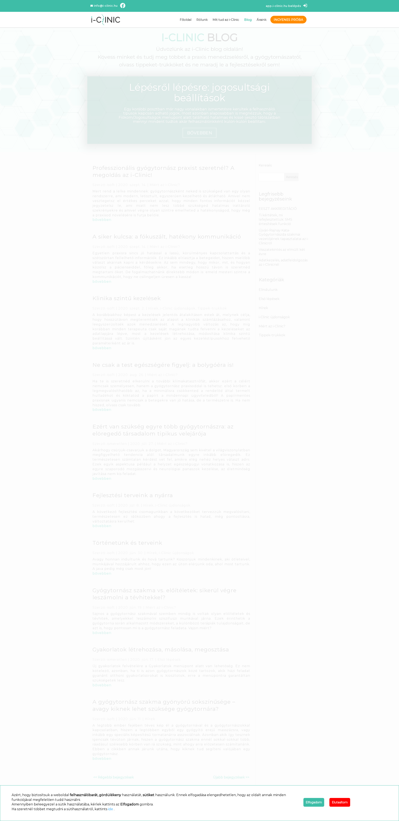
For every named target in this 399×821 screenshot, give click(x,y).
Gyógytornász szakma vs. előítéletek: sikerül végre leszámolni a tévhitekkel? (164, 594)
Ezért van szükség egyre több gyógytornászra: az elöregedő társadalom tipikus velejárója (163, 430)
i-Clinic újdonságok (178, 308)
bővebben (101, 220)
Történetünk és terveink (127, 543)
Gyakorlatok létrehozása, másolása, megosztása (160, 649)
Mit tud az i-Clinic (226, 20)
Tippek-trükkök (212, 308)
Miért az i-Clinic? (165, 185)
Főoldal (185, 20)
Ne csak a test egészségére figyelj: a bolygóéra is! (163, 365)
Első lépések (169, 660)
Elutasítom (340, 802)
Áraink (261, 20)
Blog (248, 20)
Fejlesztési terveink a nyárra (132, 495)
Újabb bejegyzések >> (231, 777)
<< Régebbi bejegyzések (113, 777)
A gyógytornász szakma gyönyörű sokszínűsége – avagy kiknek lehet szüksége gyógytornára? (163, 705)
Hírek (153, 308)
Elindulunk (268, 290)
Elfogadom (314, 802)
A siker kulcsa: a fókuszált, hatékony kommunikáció (166, 236)
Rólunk (202, 20)
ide (110, 809)
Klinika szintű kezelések (126, 298)
